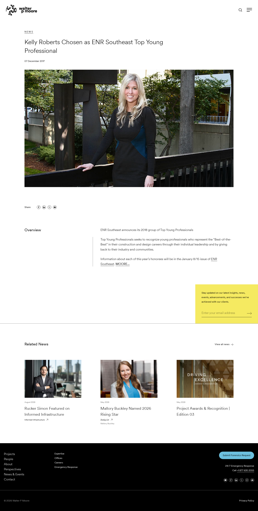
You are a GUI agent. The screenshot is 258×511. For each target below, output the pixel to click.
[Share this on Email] (55, 207)
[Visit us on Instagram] (247, 480)
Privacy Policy (246, 500)
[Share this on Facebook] (38, 207)
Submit (249, 313)
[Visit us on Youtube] (225, 480)
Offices (58, 458)
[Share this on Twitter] (49, 207)
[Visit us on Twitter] (241, 480)
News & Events (14, 474)
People (8, 459)
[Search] (240, 10)
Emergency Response (66, 467)
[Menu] (249, 10)
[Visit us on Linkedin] (236, 480)
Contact (9, 479)
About (8, 464)
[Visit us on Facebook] (231, 480)
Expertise (59, 453)
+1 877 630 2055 (245, 470)
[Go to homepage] (21, 10)
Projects (9, 454)
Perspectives (12, 469)
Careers (58, 462)
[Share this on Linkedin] (44, 207)
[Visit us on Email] (252, 480)
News (28, 31)
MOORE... (123, 264)
